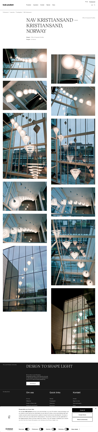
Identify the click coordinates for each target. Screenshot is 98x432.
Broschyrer (52, 405)
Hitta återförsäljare (77, 403)
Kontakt (74, 398)
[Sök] (94, 6)
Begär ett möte (76, 401)
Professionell (92, 1)
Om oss (28, 398)
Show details (74, 429)
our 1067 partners (27, 411)
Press (74, 405)
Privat (86, 1)
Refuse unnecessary (82, 419)
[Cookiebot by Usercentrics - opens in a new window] (9, 429)
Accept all (82, 410)
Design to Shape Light (31, 403)
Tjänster (51, 398)
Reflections (52, 403)
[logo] (8, 5)
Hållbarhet (28, 401)
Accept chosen (82, 414)
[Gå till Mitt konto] (92, 6)
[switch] (41, 429)
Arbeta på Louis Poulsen (31, 405)
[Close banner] (95, 408)
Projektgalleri (53, 401)
